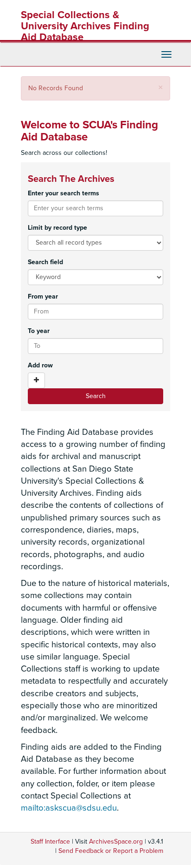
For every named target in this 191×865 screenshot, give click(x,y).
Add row (40, 365)
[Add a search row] (36, 380)
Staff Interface (50, 841)
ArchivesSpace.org (116, 841)
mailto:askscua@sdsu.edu (69, 808)
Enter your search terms (63, 193)
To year (39, 331)
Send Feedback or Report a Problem (110, 851)
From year (43, 296)
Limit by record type (57, 228)
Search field (45, 262)
